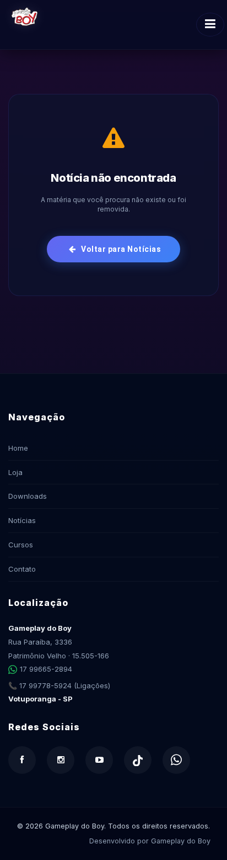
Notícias (22, 520)
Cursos (20, 544)
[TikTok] (138, 760)
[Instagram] (60, 760)
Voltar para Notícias (120, 249)
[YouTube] (99, 760)
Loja (15, 472)
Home (18, 448)
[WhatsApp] (176, 760)
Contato (22, 568)
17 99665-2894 (46, 668)
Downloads (27, 496)
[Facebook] (22, 760)
